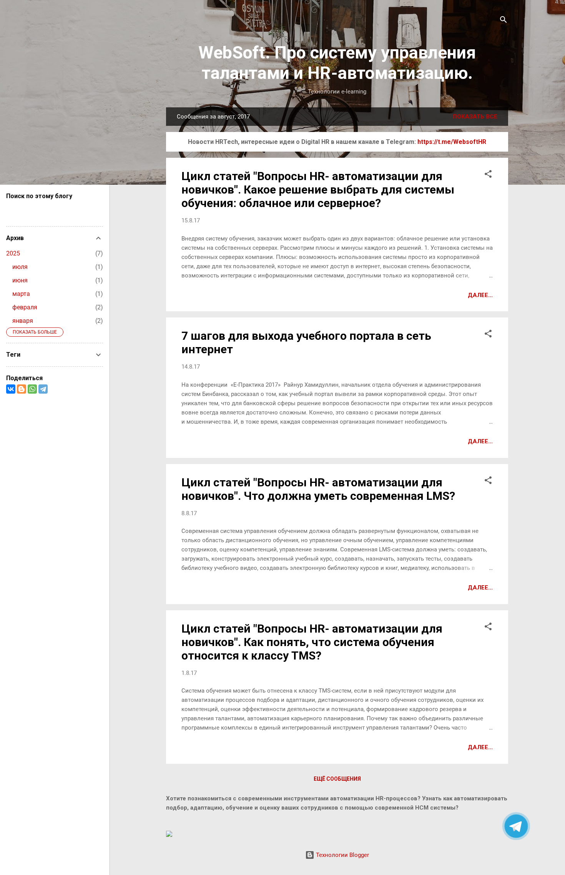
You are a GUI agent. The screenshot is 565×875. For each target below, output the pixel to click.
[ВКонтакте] (10, 389)
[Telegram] (43, 389)
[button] (488, 175)
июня (20, 280)
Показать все (475, 116)
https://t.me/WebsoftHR (451, 141)
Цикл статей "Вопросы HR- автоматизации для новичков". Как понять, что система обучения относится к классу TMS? (311, 642)
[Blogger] (21, 389)
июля (20, 267)
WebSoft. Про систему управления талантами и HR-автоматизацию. (337, 62)
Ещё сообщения (337, 779)
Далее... (480, 295)
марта (21, 293)
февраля (24, 307)
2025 (13, 253)
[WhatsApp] (32, 389)
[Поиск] (503, 21)
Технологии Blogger (341, 855)
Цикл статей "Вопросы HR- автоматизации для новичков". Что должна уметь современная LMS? (318, 489)
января (22, 320)
